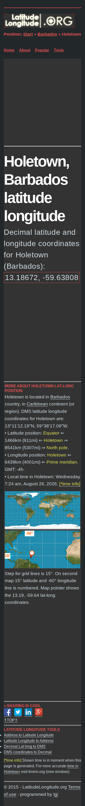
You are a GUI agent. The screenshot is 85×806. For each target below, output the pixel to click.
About (24, 50)
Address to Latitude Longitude (29, 735)
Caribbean (37, 403)
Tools (59, 50)
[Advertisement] (42, 101)
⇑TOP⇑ (11, 720)
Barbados (47, 34)
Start (28, 34)
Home (9, 50)
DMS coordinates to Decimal (28, 752)
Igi (55, 794)
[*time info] (69, 483)
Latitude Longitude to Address (29, 741)
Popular (42, 50)
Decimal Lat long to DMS (25, 746)
